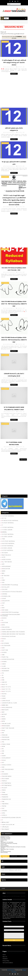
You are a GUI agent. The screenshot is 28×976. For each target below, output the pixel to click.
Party (3, 730)
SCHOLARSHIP (6, 758)
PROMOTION (5, 739)
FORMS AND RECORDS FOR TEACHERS (13, 634)
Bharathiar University (5, 837)
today (3, 792)
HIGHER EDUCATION (8, 659)
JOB (3, 680)
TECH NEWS (5, 778)
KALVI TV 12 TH (6, 691)
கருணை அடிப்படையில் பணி (8, 824)
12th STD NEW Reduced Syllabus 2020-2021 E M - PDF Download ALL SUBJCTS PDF (14, 340)
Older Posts (23, 459)
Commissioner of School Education (12, 591)
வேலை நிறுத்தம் (5, 829)
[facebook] (10, 1)
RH (3, 748)
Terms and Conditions (8, 962)
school (4, 760)
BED (3, 573)
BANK (3, 571)
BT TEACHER (5, 575)
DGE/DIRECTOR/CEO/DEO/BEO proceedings (10, 615)
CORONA (4, 594)
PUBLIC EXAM (6, 744)
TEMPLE (4, 780)
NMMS (4, 719)
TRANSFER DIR (6, 799)
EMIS (3, 625)
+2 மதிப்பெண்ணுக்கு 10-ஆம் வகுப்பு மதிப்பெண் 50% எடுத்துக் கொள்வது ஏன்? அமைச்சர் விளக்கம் (14, 62)
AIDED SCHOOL (6, 559)
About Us (5, 956)
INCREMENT (5, 670)
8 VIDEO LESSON (7, 548)
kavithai (4, 693)
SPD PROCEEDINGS (8, 769)
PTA (3, 742)
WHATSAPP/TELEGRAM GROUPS (11, 817)
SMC (3, 767)
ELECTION (5, 622)
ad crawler (5, 552)
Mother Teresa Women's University (9, 843)
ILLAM (4, 666)
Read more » (14, 73)
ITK (3, 673)
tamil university (4, 852)
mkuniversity (4, 844)
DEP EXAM (5, 610)
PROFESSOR (5, 737)
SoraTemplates (10, 970)
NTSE (3, 721)
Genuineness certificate (9, 636)
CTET (3, 603)
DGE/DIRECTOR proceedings (10, 612)
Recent (5, 856)
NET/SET (4, 714)
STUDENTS (5, 774)
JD (2, 675)
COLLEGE (4, 589)
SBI (3, 753)
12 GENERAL (5, 41)
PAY (3, 732)
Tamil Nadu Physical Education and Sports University (13, 846)
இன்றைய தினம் (5, 822)
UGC (3, 808)
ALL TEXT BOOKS (7, 561)
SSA (3, 771)
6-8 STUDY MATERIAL (8, 543)
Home (3, 888)
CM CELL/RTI (6, 587)
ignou (2, 841)
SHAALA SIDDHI (6, 764)
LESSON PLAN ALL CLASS (9, 702)
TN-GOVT (4, 787)
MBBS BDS (5, 705)
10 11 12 (4, 518)
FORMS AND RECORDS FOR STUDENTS (13, 631)
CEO (3, 582)
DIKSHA (4, 618)
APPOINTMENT (6, 566)
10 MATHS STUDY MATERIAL (10, 520)
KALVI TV (4, 684)
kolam (4, 696)
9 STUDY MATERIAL (7, 550)
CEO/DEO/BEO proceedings (10, 584)
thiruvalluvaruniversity (6, 851)
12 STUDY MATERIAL (8, 534)
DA (3, 605)
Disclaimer (5, 958)
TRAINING (5, 794)
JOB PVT (4, 682)
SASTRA (2, 848)
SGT (3, 762)
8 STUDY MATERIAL (7, 545)
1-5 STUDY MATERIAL (8, 516)
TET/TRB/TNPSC (6, 783)
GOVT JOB (5, 650)
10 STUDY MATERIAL (8, 522)
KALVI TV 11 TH (6, 689)
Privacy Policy (6, 960)
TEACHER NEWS (6, 776)
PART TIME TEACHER (8, 728)
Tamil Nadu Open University (7, 849)
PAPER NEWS (6, 725)
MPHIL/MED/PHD (7, 707)
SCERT (4, 755)
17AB (3, 539)
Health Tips (5, 657)
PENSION (4, 735)
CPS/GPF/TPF (6, 600)
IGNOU (4, 664)
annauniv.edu (4, 840)
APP (3, 564)
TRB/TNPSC (5, 803)
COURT (4, 598)
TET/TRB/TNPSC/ (7, 785)
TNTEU (2, 850)
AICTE (3, 557)
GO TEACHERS (6, 645)
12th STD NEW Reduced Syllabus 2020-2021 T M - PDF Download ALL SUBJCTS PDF (14, 304)
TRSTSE (4, 806)
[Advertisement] (14, 92)
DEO (3, 607)
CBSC (3, 580)
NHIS (3, 716)
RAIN (3, 746)
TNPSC (4, 790)
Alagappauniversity (5, 836)
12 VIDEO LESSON (7, 536)
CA (2, 578)
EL (2, 620)
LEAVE (4, 698)
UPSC (3, 813)
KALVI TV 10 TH (6, 686)
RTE (3, 751)
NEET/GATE (5, 709)
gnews (4, 638)
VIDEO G (4, 815)
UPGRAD (4, 810)
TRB (3, 801)
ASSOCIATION (6, 568)
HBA (3, 654)
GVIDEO (4, 652)
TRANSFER (5, 797)
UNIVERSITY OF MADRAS (7, 842)
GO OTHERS (5, 643)
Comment (23, 856)
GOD (3, 647)
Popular (14, 856)
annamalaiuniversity (5, 839)
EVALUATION (5, 627)
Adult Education (6, 555)
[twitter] (12, 1)
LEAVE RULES (6, 700)
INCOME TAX (5, 668)
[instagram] (18, 1)
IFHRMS (4, 661)
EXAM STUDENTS (7, 629)
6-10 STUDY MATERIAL (8, 541)
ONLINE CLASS (6, 723)
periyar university (5, 845)
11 (2, 525)
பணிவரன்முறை (5, 826)
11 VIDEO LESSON (7, 529)
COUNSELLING (6, 596)
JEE (3, 677)
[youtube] (15, 1)
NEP (3, 712)
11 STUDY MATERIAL (8, 527)
